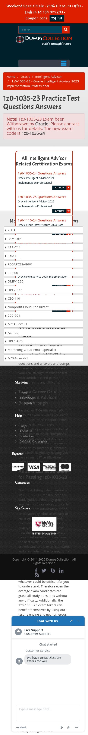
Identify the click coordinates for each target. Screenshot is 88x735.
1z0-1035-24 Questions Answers (42, 173)
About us (25, 431)
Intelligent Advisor (48, 76)
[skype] (53, 570)
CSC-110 (13, 298)
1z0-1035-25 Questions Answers (42, 197)
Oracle (25, 76)
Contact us (27, 436)
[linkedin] (61, 570)
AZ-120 (13, 332)
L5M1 (11, 255)
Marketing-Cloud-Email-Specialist (31, 349)
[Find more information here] (48, 674)
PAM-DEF (14, 238)
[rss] (37, 575)
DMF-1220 (15, 281)
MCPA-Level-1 (17, 358)
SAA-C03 (14, 247)
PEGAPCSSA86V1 (20, 264)
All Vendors (27, 398)
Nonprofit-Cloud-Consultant (27, 307)
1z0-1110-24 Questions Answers (42, 220)
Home (10, 76)
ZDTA (11, 230)
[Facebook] (36, 570)
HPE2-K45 (14, 290)
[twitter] (43, 570)
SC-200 (12, 273)
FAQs (23, 426)
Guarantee (27, 403)
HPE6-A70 (15, 341)
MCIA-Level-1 (17, 324)
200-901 (13, 315)
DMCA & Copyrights (33, 441)
